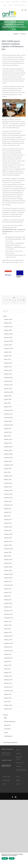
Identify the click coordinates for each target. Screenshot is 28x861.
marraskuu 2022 (8, 465)
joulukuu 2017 (8, 654)
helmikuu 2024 (8, 414)
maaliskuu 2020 (8, 574)
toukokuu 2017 (8, 676)
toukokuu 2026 (8, 326)
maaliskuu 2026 (8, 334)
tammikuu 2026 (8, 341)
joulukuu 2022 (8, 461)
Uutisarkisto (7, 729)
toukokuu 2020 (8, 567)
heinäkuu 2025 (8, 363)
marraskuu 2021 (8, 505)
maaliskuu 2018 (8, 643)
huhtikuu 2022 (8, 487)
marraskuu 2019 (8, 585)
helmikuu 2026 (8, 337)
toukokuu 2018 (8, 636)
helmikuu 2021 (8, 538)
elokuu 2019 (7, 596)
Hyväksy (5, 858)
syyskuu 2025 (8, 355)
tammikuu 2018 (8, 650)
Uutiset (6, 732)
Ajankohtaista (6, 780)
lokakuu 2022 (7, 468)
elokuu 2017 (7, 669)
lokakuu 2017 (7, 661)
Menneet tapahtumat (9, 721)
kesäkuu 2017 (8, 672)
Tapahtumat (7, 725)
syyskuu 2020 (8, 552)
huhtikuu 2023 (8, 450)
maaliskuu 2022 (8, 490)
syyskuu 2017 (8, 665)
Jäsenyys (18, 753)
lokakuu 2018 (7, 621)
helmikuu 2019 (8, 610)
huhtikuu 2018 (8, 639)
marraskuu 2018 (8, 618)
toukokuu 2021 (8, 527)
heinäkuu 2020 (8, 559)
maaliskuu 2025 (8, 377)
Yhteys (4, 784)
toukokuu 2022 (8, 483)
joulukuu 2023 (8, 421)
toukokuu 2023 (8, 446)
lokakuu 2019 (7, 588)
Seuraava (22, 34)
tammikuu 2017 (8, 687)
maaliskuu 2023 (8, 454)
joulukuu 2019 (8, 581)
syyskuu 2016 (8, 698)
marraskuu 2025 (8, 348)
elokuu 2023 (7, 436)
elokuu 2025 (7, 359)
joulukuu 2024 (8, 388)
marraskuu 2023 (8, 425)
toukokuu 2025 (8, 370)
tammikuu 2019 (8, 614)
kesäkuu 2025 (8, 366)
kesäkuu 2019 (8, 599)
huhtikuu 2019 (8, 607)
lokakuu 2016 (7, 694)
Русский (18, 784)
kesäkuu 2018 (8, 632)
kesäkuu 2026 (8, 323)
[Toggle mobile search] (22, 10)
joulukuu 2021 (8, 501)
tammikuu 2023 (8, 457)
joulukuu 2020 (8, 545)
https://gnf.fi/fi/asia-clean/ (9, 229)
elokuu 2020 (7, 556)
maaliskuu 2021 (8, 534)
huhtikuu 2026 (8, 330)
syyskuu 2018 (8, 625)
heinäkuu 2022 (8, 476)
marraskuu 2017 (8, 658)
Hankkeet (18, 766)
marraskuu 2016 (8, 690)
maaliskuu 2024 (8, 410)
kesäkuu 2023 (8, 443)
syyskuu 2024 (8, 399)
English (18, 780)
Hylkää (11, 858)
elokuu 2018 (7, 628)
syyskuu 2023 (8, 432)
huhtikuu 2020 (8, 570)
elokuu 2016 (7, 701)
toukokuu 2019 (8, 603)
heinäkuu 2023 (8, 439)
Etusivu (18, 749)
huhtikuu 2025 (8, 374)
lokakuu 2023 (7, 428)
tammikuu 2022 (8, 497)
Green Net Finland (19, 758)
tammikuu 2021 (8, 541)
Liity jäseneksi (6, 776)
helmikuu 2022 (8, 494)
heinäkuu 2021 (8, 519)
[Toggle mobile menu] (25, 10)
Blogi (5, 718)
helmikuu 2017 (8, 683)
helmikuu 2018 (8, 647)
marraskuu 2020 (8, 548)
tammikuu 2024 (8, 417)
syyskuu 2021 (8, 512)
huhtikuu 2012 (8, 709)
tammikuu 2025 (8, 385)
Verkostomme (20, 762)
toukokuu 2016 (8, 705)
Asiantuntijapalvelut (21, 770)
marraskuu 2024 (8, 392)
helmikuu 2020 (8, 578)
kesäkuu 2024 (8, 406)
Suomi (18, 776)
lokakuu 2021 (7, 508)
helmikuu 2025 (8, 381)
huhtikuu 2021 (8, 530)
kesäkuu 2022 (8, 479)
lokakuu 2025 (7, 352)
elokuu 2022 (7, 472)
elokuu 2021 (7, 516)
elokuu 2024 (7, 403)
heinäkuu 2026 (8, 319)
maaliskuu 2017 (8, 679)
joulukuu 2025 (8, 345)
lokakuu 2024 (7, 395)
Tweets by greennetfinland (10, 742)
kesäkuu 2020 (8, 563)
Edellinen (16, 34)
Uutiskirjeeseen (8, 736)
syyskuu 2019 (8, 592)
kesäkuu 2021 (8, 523)
